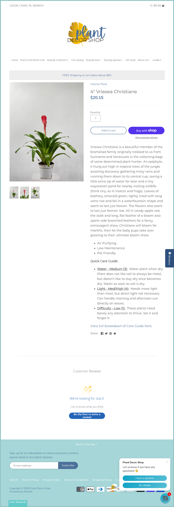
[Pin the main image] (110, 333)
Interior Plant (98, 84)
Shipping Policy (102, 479)
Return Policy (30, 479)
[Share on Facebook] (102, 333)
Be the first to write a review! (87, 416)
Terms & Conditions (76, 479)
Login (14, 5)
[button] (165, 498)
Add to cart (108, 130)
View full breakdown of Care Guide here (121, 326)
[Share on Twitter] (106, 333)
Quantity (95, 112)
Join (23, 5)
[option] (14, 192)
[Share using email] (115, 333)
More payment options (146, 137)
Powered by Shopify (21, 491)
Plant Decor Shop (40, 488)
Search (14, 479)
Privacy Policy (51, 479)
